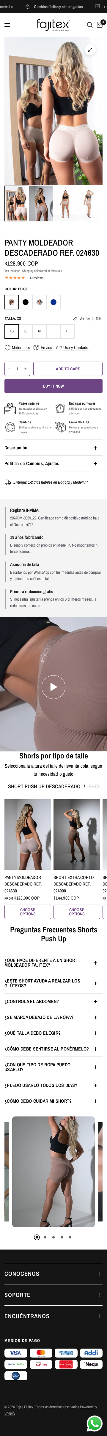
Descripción (16, 447)
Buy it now (53, 386)
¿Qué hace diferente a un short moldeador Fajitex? (41, 962)
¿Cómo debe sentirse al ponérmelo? (46, 1048)
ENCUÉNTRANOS (27, 1316)
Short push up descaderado (44, 786)
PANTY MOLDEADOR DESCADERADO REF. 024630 (23, 884)
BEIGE (11, 302)
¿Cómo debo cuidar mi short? (38, 1101)
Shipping (27, 271)
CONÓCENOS (22, 1274)
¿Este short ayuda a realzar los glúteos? (42, 983)
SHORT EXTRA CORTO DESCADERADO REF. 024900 (74, 884)
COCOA (39, 302)
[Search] (90, 25)
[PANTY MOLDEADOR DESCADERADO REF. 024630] (27, 834)
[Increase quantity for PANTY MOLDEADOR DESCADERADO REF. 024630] (25, 369)
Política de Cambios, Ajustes (31, 463)
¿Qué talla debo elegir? (32, 1033)
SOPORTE (17, 1295)
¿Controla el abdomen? (31, 1001)
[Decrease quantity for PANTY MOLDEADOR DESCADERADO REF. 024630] (9, 369)
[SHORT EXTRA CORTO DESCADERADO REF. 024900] (77, 834)
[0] (99, 25)
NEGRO (25, 302)
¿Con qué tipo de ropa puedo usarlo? (37, 1067)
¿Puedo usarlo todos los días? (40, 1085)
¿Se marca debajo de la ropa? (38, 1017)
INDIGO (53, 302)
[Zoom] (90, 49)
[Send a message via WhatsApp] (94, 1423)
